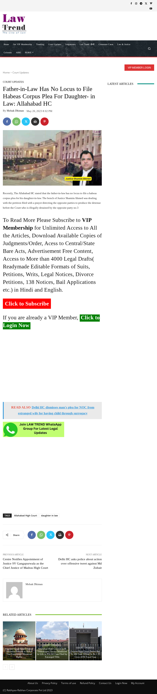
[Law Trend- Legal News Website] (24, 23)
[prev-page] (5, 667)
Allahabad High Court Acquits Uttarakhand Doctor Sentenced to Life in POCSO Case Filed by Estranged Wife (52, 653)
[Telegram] (141, 3)
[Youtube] (150, 8)
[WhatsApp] (16, 121)
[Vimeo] (150, 3)
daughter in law (49, 515)
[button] (149, 48)
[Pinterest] (44, 121)
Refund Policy (87, 683)
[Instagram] (136, 3)
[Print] (35, 121)
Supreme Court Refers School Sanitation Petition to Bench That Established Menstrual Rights (19, 653)
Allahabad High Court (25, 515)
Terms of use (68, 683)
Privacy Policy (49, 683)
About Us (33, 683)
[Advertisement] (52, 367)
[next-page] (12, 667)
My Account (137, 683)
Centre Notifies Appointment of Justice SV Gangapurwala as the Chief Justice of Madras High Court (25, 563)
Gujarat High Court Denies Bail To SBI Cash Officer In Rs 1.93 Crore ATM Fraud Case (85, 654)
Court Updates (20, 72)
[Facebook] (131, 3)
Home (6, 72)
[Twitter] (146, 3)
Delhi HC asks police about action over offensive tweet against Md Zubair (80, 563)
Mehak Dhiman (15, 110)
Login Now (121, 683)
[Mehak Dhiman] (14, 590)
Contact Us (105, 683)
